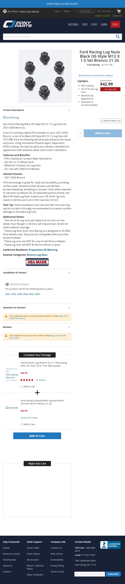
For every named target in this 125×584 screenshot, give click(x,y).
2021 (7, 293)
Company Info (58, 541)
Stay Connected (11, 541)
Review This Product (29, 417)
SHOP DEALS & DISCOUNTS (62, 3)
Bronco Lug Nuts (37, 254)
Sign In (58, 11)
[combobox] (62, 37)
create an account (17, 318)
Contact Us (56, 547)
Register (67, 11)
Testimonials (9, 559)
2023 (19, 293)
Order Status (85, 11)
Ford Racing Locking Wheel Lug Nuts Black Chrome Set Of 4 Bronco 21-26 (42, 402)
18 (41, 380)
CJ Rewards (117, 15)
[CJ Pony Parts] (10, 23)
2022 (13, 293)
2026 (37, 293)
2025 (31, 293)
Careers (7, 571)
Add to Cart (37, 436)
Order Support (34, 541)
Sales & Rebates (35, 574)
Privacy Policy (57, 565)
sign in (62, 316)
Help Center (57, 553)
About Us (7, 565)
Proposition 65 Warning (43, 249)
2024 (25, 293)
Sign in (54, 335)
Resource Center (11, 553)
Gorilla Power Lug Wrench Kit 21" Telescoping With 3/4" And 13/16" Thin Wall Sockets (44, 364)
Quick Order (33, 547)
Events (6, 547)
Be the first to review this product (96, 75)
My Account (33, 559)
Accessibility (57, 559)
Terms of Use (57, 571)
